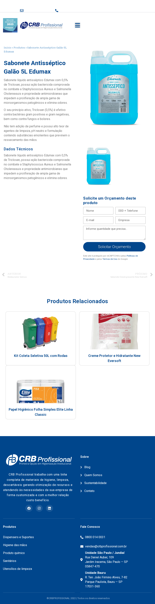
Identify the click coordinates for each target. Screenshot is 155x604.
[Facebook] (28, 508)
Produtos (19, 47)
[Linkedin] (49, 508)
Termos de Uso (109, 259)
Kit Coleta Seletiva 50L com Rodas (40, 356)
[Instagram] (39, 508)
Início (7, 47)
